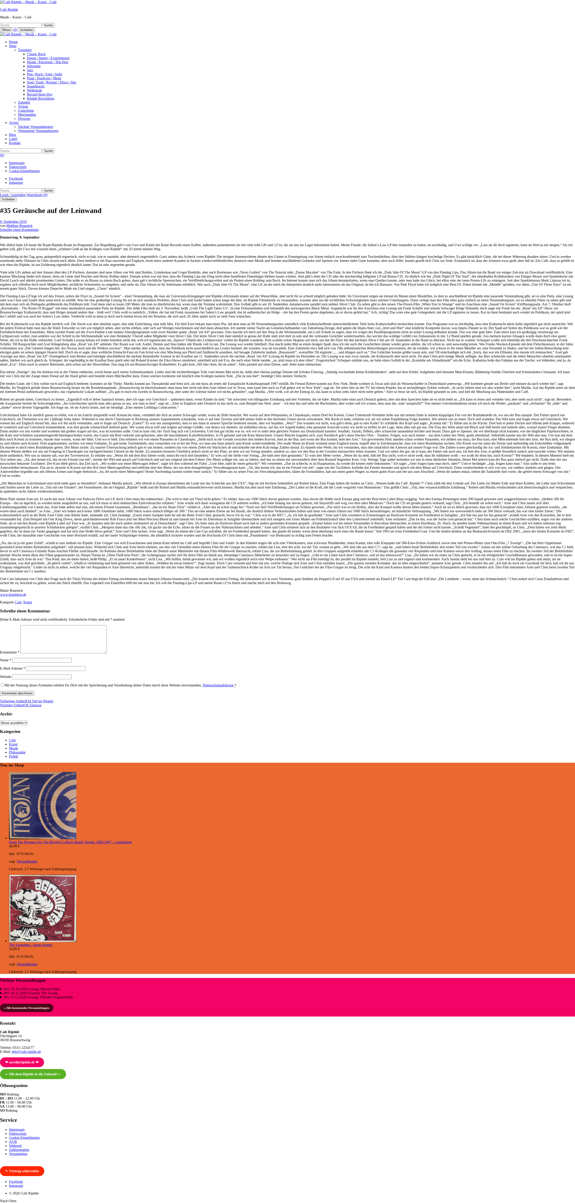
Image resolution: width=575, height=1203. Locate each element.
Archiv (14, 123)
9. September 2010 (13, 222)
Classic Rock (36, 54)
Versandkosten (27, 861)
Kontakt (14, 143)
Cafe (18, 602)
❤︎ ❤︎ (22, 1062)
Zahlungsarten (19, 1150)
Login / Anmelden (13, 195)
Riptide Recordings (40, 98)
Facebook (16, 178)
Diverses (24, 119)
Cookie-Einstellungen (24, 171)
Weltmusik (34, 90)
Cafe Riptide (9, 9)
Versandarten (18, 1154)
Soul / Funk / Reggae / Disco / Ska (51, 82)
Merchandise (27, 114)
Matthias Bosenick (19, 226)
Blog (12, 135)
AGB (13, 1142)
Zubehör (24, 102)
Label (13, 139)
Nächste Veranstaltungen (35, 127)
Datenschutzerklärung (218, 685)
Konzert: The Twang (31, 993)
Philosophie (17, 752)
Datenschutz (18, 167)
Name (5, 660)
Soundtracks (35, 86)
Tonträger (25, 50)
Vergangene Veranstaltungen (38, 131)
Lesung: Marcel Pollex (32, 989)
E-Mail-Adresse (12, 668)
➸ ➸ (33, 1074)
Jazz (30, 70)
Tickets (23, 106)
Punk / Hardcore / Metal (44, 78)
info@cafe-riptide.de (26, 1052)
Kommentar (10, 652)
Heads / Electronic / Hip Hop (47, 62)
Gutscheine (26, 110)
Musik (13, 748)
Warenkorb (37, 195)
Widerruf (15, 1146)
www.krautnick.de (13, 594)
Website (5, 677)
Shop (12, 46)
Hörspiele (34, 66)
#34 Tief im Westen (26, 701)
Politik (13, 756)
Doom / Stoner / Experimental (48, 58)
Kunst (27, 602)
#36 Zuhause (21, 705)
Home (13, 42)
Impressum (16, 163)
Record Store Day (40, 94)
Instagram (16, 182)
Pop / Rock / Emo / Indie (44, 74)
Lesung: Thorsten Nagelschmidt (38, 997)
